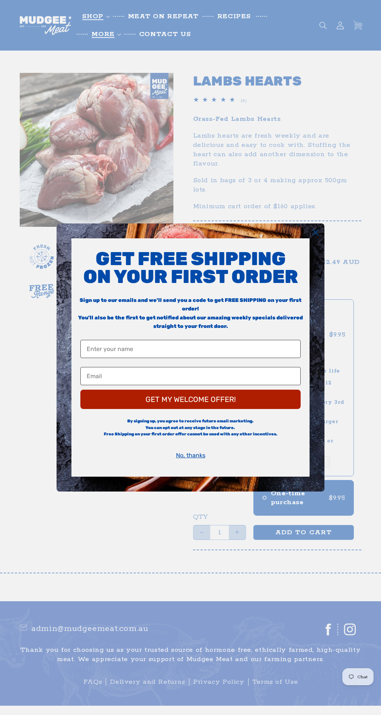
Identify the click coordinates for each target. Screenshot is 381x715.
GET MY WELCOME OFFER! (190, 399)
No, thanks (190, 455)
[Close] (315, 232)
